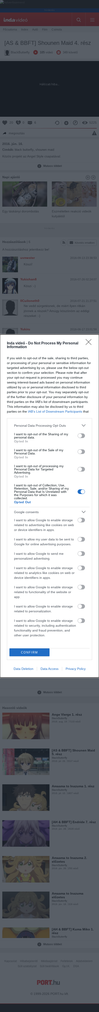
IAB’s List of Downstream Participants (55, 411)
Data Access (49, 669)
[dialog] (49, 506)
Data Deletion (23, 669)
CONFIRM (29, 652)
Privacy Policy (76, 669)
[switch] (81, 435)
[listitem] (49, 425)
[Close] (90, 343)
